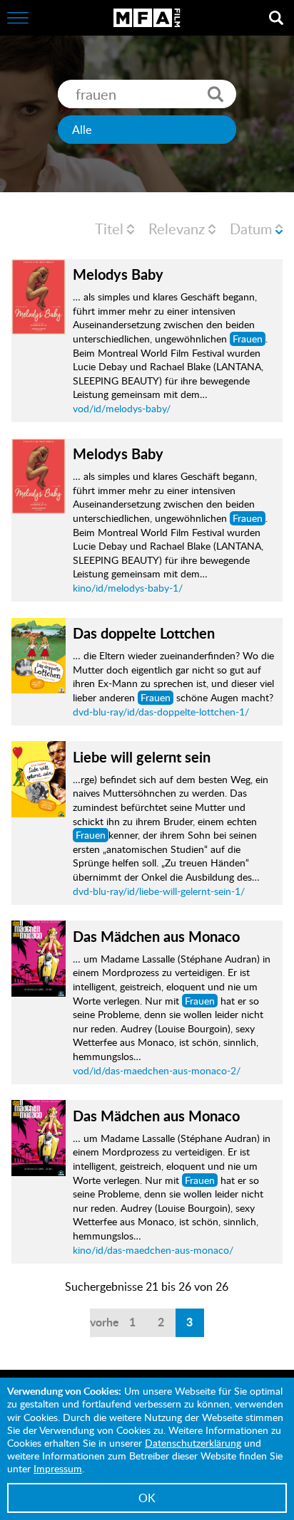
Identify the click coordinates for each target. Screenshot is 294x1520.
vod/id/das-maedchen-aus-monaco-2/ (156, 1070)
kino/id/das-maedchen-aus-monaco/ (153, 1250)
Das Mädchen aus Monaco (156, 936)
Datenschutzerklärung (193, 1443)
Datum (251, 229)
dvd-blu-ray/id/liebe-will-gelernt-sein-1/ (159, 891)
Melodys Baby (118, 274)
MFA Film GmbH (147, 18)
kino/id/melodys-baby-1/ (128, 587)
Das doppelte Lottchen (144, 633)
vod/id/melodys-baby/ (122, 408)
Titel (109, 229)
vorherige (104, 1322)
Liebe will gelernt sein (142, 757)
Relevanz (176, 229)
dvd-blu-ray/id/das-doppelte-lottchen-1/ (161, 711)
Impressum (58, 1468)
